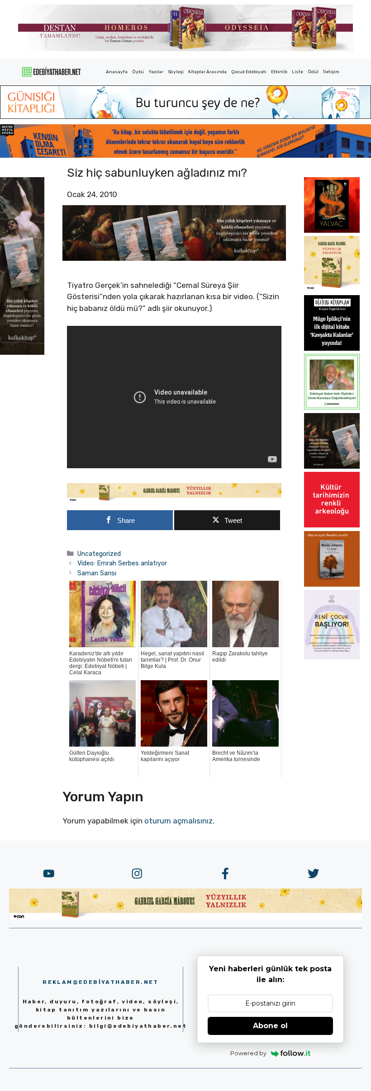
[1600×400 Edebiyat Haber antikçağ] (174, 258)
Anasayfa (117, 72)
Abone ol (270, 1025)
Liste (297, 72)
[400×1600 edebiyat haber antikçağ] (22, 352)
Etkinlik (279, 72)
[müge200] (332, 348)
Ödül (313, 72)
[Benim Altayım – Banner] (332, 583)
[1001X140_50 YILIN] (185, 49)
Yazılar (155, 72)
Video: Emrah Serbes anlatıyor (122, 563)
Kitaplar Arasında (207, 72)
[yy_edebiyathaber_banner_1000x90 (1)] (174, 499)
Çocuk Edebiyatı (248, 72)
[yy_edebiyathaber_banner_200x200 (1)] (332, 288)
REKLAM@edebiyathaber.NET (101, 982)
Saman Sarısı (96, 573)
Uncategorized (99, 554)
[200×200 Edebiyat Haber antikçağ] (332, 465)
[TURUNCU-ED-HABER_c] (185, 116)
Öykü (138, 72)
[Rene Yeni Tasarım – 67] (332, 656)
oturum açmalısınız (178, 820)
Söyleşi (176, 72)
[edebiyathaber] (185, 155)
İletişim (331, 72)
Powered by (248, 1053)
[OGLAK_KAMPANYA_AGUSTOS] (332, 524)
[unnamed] (332, 230)
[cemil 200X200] (332, 406)
